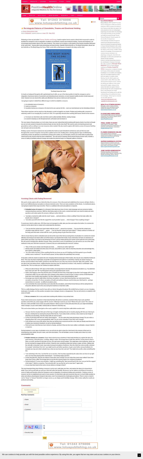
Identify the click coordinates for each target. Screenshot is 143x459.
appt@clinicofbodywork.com (109, 101)
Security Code (29, 432)
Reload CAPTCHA (44, 426)
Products (33, 1)
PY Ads (61, 1)
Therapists (53, 1)
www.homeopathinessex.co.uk (109, 155)
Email (26, 404)
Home (24, 15)
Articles (32, 15)
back (94, 22)
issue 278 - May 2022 (49, 33)
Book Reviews (53, 15)
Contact (80, 15)
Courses (43, 1)
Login (118, 1)
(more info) (30, 31)
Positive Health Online (42, 9)
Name (27, 399)
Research (64, 15)
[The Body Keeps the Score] (58, 69)
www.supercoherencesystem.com (110, 146)
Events (25, 1)
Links (72, 15)
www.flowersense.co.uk (107, 137)
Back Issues (42, 15)
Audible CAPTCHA (44, 428)
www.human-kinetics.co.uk (108, 109)
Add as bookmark (22, 28)
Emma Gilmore (108, 21)
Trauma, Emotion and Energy (48, 39)
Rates (68, 1)
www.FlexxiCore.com (107, 119)
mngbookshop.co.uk (106, 128)
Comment (28, 409)
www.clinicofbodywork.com (108, 99)
